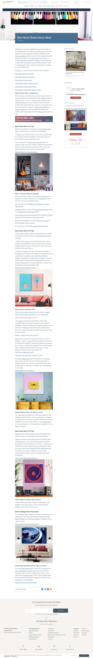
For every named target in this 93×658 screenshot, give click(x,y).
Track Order (51, 630)
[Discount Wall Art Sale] (34, 121)
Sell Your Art (77, 632)
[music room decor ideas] (34, 190)
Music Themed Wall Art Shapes (25, 77)
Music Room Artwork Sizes (23, 80)
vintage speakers (20, 109)
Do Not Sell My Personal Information (57, 634)
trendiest (18, 580)
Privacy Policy (14, 656)
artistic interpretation (41, 107)
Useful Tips (26, 33)
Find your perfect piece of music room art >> (26, 458)
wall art (21, 321)
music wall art (22, 415)
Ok (84, 655)
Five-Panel (35, 217)
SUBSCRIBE (60, 610)
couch (29, 341)
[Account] (84, 2)
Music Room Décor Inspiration (24, 74)
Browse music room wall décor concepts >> (26, 267)
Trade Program (85, 630)
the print (41, 112)
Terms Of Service (49, 614)
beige (23, 519)
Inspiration (22, 33)
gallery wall (25, 359)
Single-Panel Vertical (41, 209)
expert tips (20, 65)
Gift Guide (84, 632)
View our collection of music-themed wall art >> (27, 524)
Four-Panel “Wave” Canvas (25, 223)
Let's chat (50, 639)
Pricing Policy (51, 637)
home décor (29, 580)
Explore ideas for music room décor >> (24, 370)
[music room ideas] (34, 496)
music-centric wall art (34, 142)
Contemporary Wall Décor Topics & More (28, 90)
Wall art (37, 60)
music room (35, 58)
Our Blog (76, 630)
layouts (27, 241)
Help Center (51, 628)
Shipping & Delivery (33, 630)
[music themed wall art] (34, 562)
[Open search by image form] (43, 2)
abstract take (47, 422)
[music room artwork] (34, 306)
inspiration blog (27, 575)
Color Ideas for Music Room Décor (26, 86)
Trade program (76, 2)
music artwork (25, 568)
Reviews (76, 637)
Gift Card (76, 634)
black (16, 519)
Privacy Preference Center (35, 634)
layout (19, 254)
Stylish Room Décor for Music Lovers (26, 83)
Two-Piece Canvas (42, 220)
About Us (84, 628)
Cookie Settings (6, 656)
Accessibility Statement (53, 632)
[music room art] (34, 409)
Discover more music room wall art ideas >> (26, 582)
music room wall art (42, 196)
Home (18, 33)
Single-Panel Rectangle (35, 204)
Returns (31, 632)
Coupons (84, 634)
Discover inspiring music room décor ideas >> (26, 152)
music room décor (20, 56)
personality (42, 198)
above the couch (28, 352)
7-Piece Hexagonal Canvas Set (38, 226)
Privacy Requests (35, 637)
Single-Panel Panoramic (26, 212)
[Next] (82, 78)
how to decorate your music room (25, 571)
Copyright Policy (33, 639)
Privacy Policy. (55, 614)
